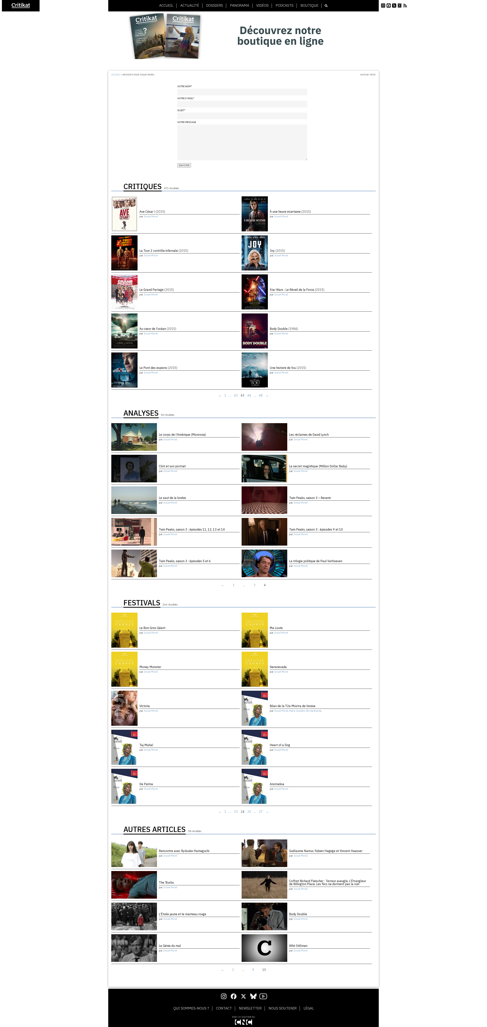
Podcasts (285, 5)
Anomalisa (277, 784)
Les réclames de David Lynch (309, 434)
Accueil (166, 5)
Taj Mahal (146, 745)
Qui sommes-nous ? (191, 1008)
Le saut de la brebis (172, 498)
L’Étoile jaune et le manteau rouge (182, 914)
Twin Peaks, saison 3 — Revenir (310, 498)
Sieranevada (278, 667)
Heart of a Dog (280, 745)
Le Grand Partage (156, 290)
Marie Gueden (297, 710)
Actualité (189, 5)
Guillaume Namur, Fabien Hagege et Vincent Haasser (325, 851)
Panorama (239, 5)
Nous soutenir (283, 1008)
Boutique (309, 5)
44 (249, 395)
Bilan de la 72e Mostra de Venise (292, 706)
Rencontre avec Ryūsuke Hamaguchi (184, 851)
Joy (277, 251)
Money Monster (150, 667)
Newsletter (250, 1008)
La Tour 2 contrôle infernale (163, 251)
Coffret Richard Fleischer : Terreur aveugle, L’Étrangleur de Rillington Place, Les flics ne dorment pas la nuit (327, 882)
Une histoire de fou (288, 368)
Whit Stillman (298, 946)
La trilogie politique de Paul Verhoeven (315, 561)
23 (236, 812)
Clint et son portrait (172, 466)
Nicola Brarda (313, 710)
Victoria (144, 706)
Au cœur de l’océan (157, 329)
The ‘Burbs (166, 882)
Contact (224, 1008)
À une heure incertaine (290, 211)
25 (249, 812)
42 (236, 395)
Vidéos (262, 5)
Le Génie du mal (170, 946)
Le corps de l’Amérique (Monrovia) (182, 434)
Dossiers (214, 5)
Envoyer (184, 165)
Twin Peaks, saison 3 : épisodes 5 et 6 (185, 561)
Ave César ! (152, 211)
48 (261, 395)
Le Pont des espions (158, 368)
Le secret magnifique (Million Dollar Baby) (318, 466)
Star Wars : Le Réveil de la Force (297, 290)
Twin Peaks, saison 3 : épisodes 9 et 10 (316, 529)
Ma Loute (276, 628)
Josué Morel (151, 216)
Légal (309, 1008)
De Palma (146, 784)
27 (261, 812)
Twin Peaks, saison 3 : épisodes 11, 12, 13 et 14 (192, 529)
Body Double (284, 329)
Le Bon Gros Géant (152, 628)
